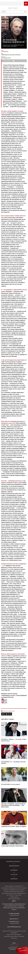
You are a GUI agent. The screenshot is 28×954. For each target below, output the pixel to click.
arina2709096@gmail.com (14, 926)
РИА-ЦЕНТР (14, 870)
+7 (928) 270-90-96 (14, 923)
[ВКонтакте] (3, 713)
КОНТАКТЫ (14, 878)
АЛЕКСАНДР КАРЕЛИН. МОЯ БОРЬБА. (12, 846)
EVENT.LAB (14, 874)
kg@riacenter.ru (14, 918)
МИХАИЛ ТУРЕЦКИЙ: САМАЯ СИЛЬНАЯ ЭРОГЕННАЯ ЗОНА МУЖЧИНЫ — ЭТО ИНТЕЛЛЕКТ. (13, 805)
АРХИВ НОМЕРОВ (14, 865)
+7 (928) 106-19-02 (14, 915)
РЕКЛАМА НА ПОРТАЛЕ (13, 861)
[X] (10, 713)
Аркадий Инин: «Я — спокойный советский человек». (13, 762)
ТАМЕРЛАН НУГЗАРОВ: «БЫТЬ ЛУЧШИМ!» (14, 826)
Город (4, 11)
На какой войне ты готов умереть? (10, 784)
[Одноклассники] (6, 713)
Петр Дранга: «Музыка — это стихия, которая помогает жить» (13, 740)
